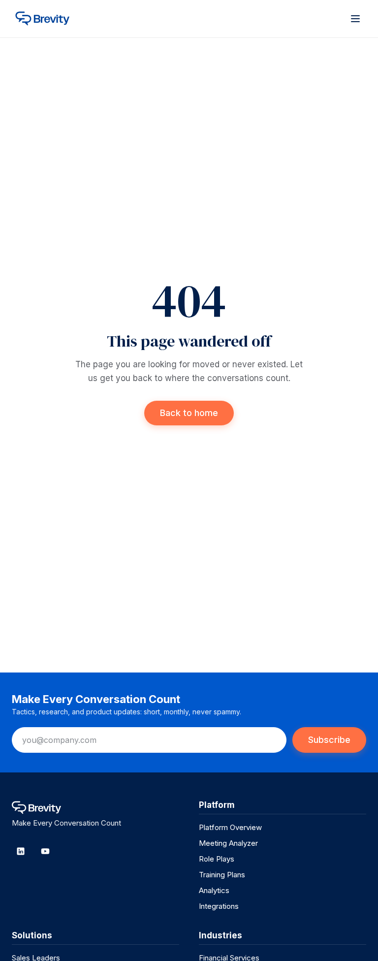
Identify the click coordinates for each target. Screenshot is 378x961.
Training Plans (222, 874)
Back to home (189, 413)
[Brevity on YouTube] (45, 851)
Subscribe (329, 740)
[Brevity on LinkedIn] (21, 851)
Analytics (214, 890)
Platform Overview (230, 827)
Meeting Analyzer (228, 843)
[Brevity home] (49, 19)
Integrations (219, 906)
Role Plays (216, 859)
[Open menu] (355, 19)
